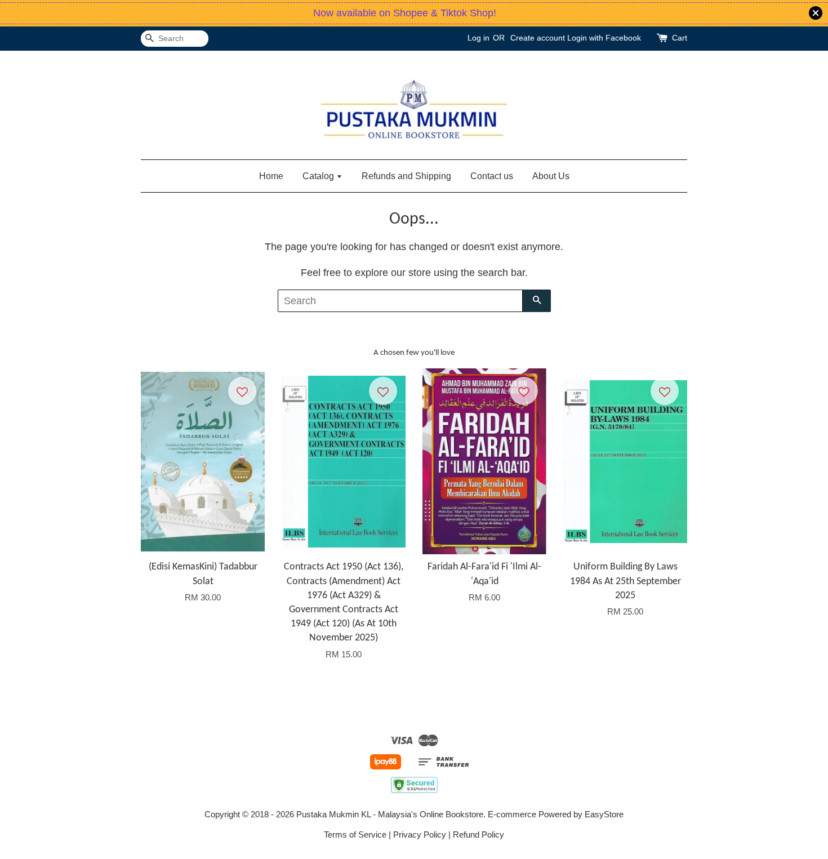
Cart (679, 37)
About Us (550, 176)
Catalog (319, 176)
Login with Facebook (604, 37)
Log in (478, 37)
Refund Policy (478, 834)
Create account (537, 37)
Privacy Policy (419, 834)
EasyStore (604, 814)
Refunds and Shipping (406, 176)
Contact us (491, 176)
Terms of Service (355, 834)
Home (271, 176)
